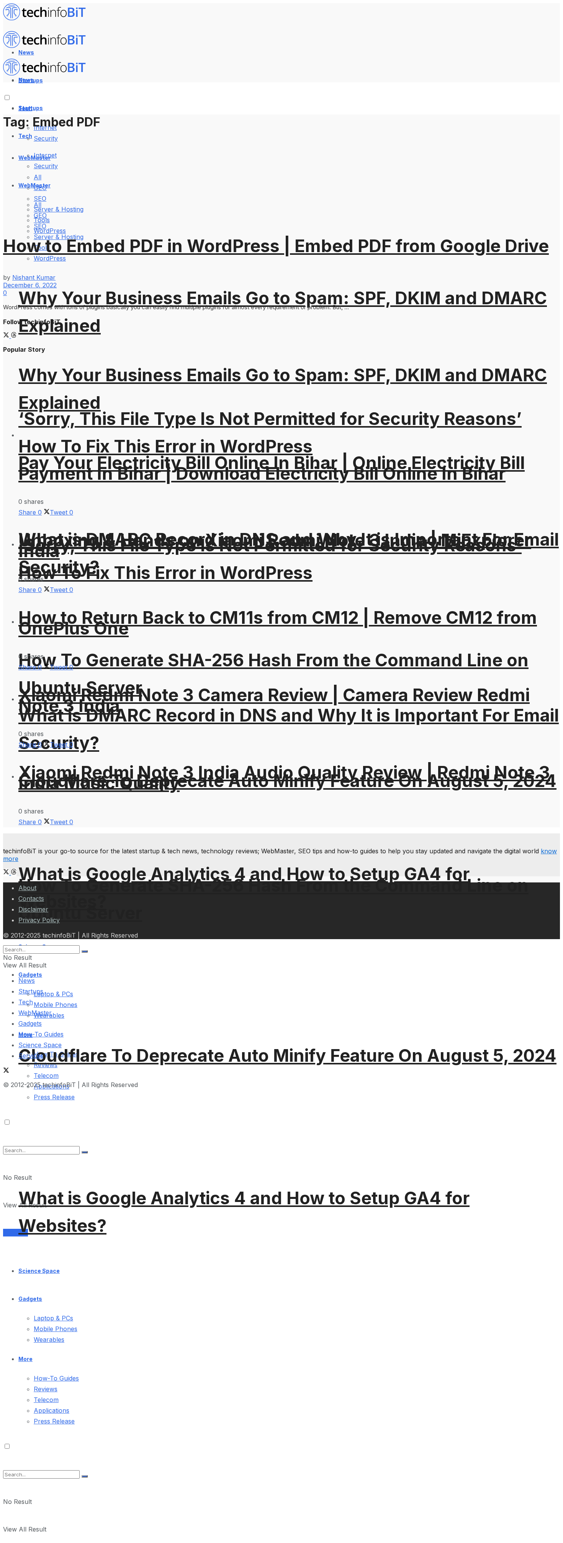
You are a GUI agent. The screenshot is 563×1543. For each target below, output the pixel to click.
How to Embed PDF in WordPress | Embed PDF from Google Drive (276, 245)
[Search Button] (85, 1476)
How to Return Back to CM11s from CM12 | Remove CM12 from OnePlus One (277, 623)
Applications (51, 1410)
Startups (30, 108)
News (26, 980)
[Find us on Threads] (13, 335)
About (27, 888)
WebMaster (35, 1013)
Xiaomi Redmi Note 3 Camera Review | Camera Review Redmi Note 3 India (274, 700)
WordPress (50, 230)
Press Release (54, 1421)
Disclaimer (33, 909)
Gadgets (30, 1298)
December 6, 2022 (30, 285)
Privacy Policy (39, 920)
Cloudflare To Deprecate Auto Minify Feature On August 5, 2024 (287, 1055)
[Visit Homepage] (48, 18)
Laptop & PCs (53, 1318)
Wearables (49, 1339)
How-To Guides (56, 1378)
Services (15, 1232)
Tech (25, 136)
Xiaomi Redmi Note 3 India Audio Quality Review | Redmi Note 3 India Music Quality (284, 778)
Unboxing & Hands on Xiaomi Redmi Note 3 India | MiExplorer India (274, 545)
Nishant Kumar (34, 277)
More (25, 1359)
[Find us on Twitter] (7, 335)
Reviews (45, 1389)
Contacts (31, 898)
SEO (40, 226)
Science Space (39, 1271)
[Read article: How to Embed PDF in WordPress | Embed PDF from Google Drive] (281, 178)
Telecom (46, 1075)
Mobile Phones (55, 1329)
